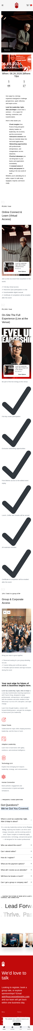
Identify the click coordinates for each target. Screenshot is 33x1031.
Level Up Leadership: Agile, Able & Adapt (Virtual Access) (21, 265)
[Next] (8, 612)
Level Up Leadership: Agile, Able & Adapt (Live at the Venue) (21, 368)
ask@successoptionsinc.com (15, 996)
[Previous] (5, 612)
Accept (17, 1024)
